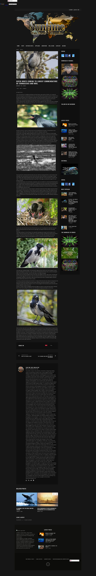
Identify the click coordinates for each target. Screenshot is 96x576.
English (74, 560)
